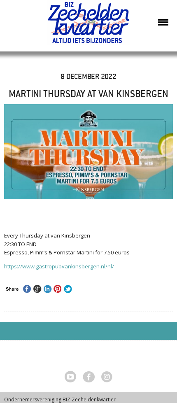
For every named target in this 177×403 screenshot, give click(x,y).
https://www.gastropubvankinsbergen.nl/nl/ (59, 266)
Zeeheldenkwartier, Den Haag (88, 25)
